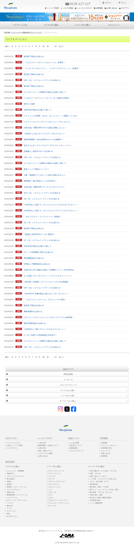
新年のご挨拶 (29, 104)
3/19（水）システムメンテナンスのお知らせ (42, 193)
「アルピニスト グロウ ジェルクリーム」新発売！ (44, 62)
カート (123, 3)
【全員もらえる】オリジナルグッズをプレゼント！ (45, 134)
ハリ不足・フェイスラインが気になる (103, 479)
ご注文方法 (42, 443)
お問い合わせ (112, 8)
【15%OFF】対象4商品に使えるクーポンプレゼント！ (46, 294)
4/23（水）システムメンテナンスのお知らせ (42, 157)
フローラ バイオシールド (57, 481)
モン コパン (52, 506)
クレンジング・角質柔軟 (15, 471)
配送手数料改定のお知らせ (35, 323)
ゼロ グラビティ (54, 484)
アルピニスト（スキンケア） (58, 500)
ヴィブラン (52, 476)
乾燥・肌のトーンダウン (98, 476)
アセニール (52, 492)
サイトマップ (105, 451)
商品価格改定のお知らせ (34, 258)
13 (55, 46)
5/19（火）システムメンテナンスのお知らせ (42, 80)
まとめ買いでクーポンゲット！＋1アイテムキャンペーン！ (48, 276)
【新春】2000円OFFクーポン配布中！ (40, 234)
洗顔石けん (11, 473)
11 (48, 46)
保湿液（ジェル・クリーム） (17, 487)
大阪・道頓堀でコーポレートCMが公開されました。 (45, 175)
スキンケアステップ (68, 385)
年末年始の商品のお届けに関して (37, 110)
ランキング (68, 379)
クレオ (50, 498)
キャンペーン (114, 25)
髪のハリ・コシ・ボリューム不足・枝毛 (104, 490)
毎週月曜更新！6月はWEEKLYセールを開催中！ (43, 139)
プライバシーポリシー (109, 445)
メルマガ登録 (68, 8)
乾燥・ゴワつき (95, 473)
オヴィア (51, 479)
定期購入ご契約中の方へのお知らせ (38, 151)
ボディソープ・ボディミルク (17, 500)
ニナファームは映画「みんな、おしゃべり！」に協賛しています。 (51, 116)
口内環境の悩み (95, 500)
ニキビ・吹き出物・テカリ (99, 481)
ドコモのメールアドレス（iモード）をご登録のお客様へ (47, 98)
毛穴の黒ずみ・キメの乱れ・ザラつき (103, 471)
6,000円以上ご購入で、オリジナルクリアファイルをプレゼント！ (51, 211)
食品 (8, 514)
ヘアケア (10, 503)
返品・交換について (45, 451)
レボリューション (54, 487)
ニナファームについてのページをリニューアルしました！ (47, 122)
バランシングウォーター (15, 476)
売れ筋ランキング (76, 445)
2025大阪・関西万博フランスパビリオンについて (44, 187)
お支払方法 (42, 448)
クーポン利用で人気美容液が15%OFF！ (40, 335)
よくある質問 (74, 443)
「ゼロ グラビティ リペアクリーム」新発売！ (43, 217)
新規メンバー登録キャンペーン (36, 169)
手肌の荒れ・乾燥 (96, 495)
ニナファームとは (20, 25)
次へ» (61, 46)
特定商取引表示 (106, 448)
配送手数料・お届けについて (48, 445)
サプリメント (11, 511)
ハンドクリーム (12, 498)
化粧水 (9, 481)
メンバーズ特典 (53, 8)
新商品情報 (68, 374)
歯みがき (10, 506)
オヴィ (50, 495)
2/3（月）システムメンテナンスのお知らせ (41, 222)
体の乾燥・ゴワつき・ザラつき (101, 492)
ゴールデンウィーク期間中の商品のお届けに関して (45, 92)
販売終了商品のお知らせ (34, 56)
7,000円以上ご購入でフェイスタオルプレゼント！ (44, 329)
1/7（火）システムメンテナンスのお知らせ (41, 240)
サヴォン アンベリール (56, 471)
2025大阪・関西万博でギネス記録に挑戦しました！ (45, 128)
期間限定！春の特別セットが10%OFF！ (40, 181)
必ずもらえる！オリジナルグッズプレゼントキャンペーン (47, 145)
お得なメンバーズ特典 (15, 445)
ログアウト (125, 8)
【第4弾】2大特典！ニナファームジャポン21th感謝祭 (46, 282)
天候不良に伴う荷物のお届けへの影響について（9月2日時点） (49, 270)
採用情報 (104, 456)
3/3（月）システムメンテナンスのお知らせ (41, 199)
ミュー (50, 490)
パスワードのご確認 (45, 453)
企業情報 (99, 8)
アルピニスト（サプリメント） (59, 503)
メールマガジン (12, 448)
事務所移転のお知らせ (33, 311)
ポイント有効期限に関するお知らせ (38, 252)
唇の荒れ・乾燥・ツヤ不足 (99, 487)
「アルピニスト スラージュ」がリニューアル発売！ (45, 299)
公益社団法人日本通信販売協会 (75, 531)
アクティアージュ (54, 473)
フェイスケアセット (14, 490)
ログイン (108, 3)
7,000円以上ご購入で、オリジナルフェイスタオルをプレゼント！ (51, 205)
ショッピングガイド (84, 8)
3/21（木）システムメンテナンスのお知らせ (42, 347)
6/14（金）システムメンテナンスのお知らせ (42, 288)
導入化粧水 (11, 479)
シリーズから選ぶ (82, 25)
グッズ (9, 508)
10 (43, 46)
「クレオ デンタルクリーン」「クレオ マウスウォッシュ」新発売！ (52, 68)
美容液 (9, 484)
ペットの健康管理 (96, 503)
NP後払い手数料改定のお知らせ (37, 264)
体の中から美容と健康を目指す (101, 498)
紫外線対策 (94, 484)
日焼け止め (11, 492)
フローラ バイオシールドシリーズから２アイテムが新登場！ (49, 317)
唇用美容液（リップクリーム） (18, 495)
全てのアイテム (12, 516)
